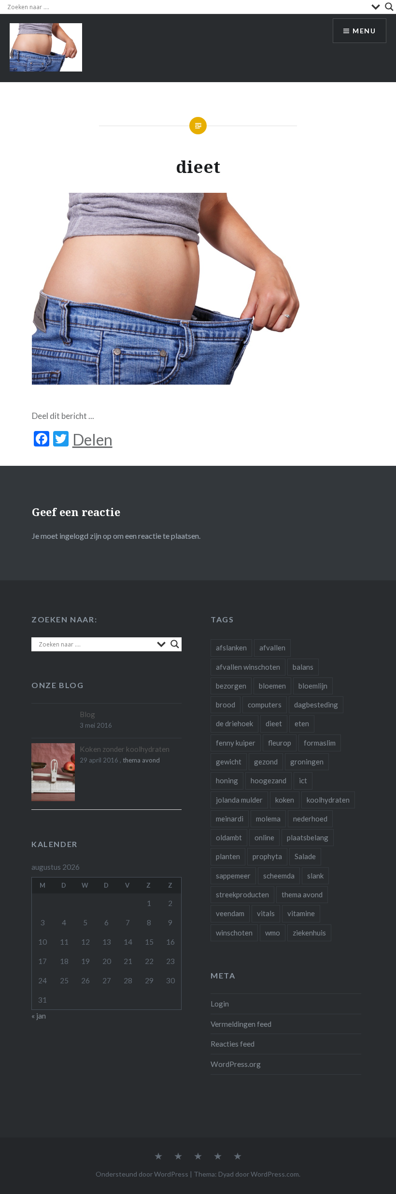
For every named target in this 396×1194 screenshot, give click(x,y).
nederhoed (310, 818)
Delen (92, 439)
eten (302, 723)
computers (265, 704)
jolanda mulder (239, 799)
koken (284, 799)
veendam (230, 913)
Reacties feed (233, 1043)
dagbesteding (316, 704)
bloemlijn (312, 685)
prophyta (267, 856)
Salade (305, 856)
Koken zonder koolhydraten (125, 749)
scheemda (279, 875)
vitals (266, 913)
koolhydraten (328, 799)
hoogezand (268, 780)
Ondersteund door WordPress (142, 1174)
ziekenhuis (309, 932)
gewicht (228, 761)
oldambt (229, 837)
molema (268, 818)
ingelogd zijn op (85, 535)
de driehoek (234, 723)
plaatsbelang (307, 837)
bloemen (272, 685)
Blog (87, 714)
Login (220, 1003)
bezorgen (231, 685)
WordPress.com (275, 1174)
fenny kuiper (235, 742)
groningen (307, 761)
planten (228, 856)
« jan (38, 1015)
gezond (266, 761)
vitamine (301, 913)
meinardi (229, 818)
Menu (364, 31)
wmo (272, 932)
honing (227, 780)
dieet (274, 723)
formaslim (320, 742)
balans (303, 666)
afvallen (272, 647)
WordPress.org (236, 1064)
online (264, 837)
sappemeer (233, 875)
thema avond (302, 894)
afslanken (231, 647)
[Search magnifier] (389, 7)
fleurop (279, 742)
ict (303, 780)
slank (315, 875)
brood (225, 704)
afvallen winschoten (248, 666)
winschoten (234, 932)
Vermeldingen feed (241, 1024)
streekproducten (242, 894)
